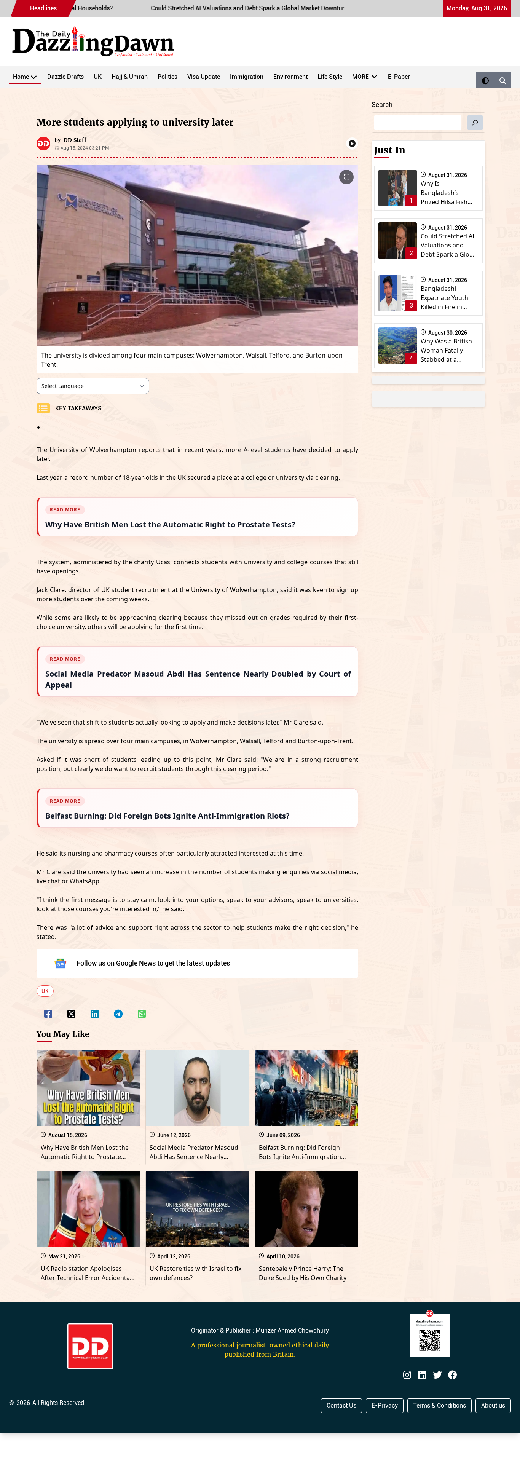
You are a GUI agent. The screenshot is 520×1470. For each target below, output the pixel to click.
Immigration (246, 76)
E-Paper (399, 76)
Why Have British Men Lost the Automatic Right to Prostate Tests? (85, 1156)
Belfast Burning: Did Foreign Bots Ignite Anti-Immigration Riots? (300, 1156)
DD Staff (75, 140)
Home (21, 76)
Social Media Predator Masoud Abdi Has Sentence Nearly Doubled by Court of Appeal (194, 1156)
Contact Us (341, 1405)
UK (98, 76)
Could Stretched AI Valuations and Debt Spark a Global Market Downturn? (200, 8)
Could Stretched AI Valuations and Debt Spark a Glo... (447, 245)
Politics (167, 76)
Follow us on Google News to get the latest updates (153, 963)
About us (493, 1405)
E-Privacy (385, 1405)
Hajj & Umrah (130, 76)
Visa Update (203, 76)
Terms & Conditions (439, 1405)
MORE (360, 76)
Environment (290, 76)
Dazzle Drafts (65, 76)
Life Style (329, 76)
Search (382, 105)
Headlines (43, 8)
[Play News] (352, 143)
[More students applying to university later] (48, 1009)
